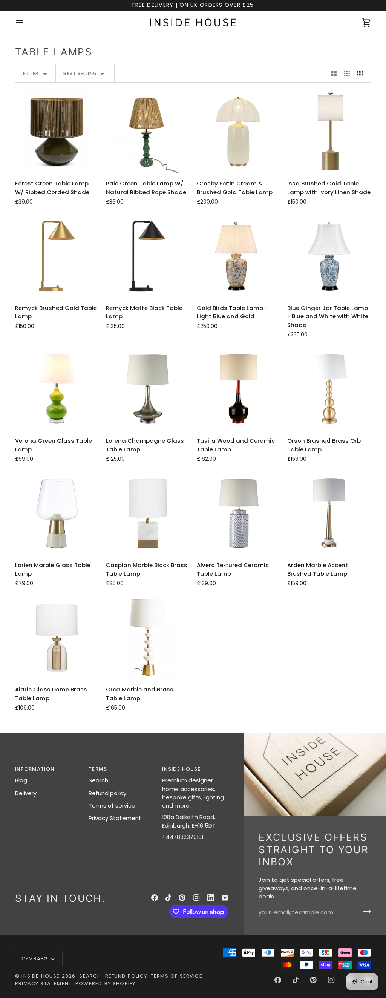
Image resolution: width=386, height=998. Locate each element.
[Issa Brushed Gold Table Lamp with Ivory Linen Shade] (329, 132)
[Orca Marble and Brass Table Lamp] (148, 638)
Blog (21, 780)
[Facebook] (154, 897)
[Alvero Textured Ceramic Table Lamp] (238, 513)
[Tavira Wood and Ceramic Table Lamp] (238, 389)
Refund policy (107, 793)
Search (98, 780)
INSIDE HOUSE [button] (181, 769)
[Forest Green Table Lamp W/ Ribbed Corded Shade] (57, 132)
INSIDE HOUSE (40, 976)
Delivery (26, 793)
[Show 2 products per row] (333, 73)
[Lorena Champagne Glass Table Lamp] (148, 389)
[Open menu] (26, 23)
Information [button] (35, 769)
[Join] (364, 912)
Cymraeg (34, 958)
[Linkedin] (210, 897)
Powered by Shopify (105, 983)
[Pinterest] (182, 897)
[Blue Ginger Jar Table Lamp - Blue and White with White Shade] (329, 256)
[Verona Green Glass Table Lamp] (57, 389)
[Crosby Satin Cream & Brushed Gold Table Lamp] (238, 132)
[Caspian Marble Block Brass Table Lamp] (148, 513)
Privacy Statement (115, 818)
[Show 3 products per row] (347, 73)
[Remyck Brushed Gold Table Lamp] (57, 256)
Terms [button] (98, 769)
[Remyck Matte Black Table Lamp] (148, 256)
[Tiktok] (168, 897)
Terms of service (112, 805)
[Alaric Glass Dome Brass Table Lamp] (57, 638)
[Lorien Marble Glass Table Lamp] (57, 513)
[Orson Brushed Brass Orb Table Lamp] (329, 389)
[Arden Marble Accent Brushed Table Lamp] (329, 513)
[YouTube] (225, 897)
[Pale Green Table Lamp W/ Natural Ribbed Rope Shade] (148, 132)
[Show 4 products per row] (362, 73)
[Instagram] (196, 897)
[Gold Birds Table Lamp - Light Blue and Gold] (238, 256)
